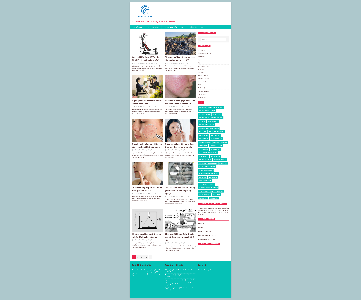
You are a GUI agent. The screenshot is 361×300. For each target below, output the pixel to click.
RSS (202, 27)
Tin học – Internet (153, 27)
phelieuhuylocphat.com (207, 166)
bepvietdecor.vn (204, 114)
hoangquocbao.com (220, 142)
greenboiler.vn (215, 135)
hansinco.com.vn (216, 138)
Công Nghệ (201, 57)
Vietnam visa (202, 97)
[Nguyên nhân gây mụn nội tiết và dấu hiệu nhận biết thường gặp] (147, 140)
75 (146, 257)
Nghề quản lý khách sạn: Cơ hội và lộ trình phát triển (180, 280)
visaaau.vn (216, 194)
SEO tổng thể (213, 177)
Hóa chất (201, 72)
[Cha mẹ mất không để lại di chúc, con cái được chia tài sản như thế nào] (180, 230)
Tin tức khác (192, 27)
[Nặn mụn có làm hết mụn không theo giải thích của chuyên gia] (180, 140)
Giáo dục (201, 69)
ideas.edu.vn (203, 145)
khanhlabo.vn (203, 156)
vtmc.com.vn (203, 198)
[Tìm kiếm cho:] (213, 39)
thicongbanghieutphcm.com (208, 187)
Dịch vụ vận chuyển (204, 66)
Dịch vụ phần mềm (170, 27)
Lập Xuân (150, 63)
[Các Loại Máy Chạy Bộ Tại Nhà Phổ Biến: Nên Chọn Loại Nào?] (147, 53)
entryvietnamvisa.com (216, 131)
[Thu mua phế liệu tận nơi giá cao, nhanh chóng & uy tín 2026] (180, 53)
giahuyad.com (203, 135)
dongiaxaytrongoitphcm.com (209, 128)
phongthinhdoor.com (206, 170)
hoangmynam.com (205, 142)
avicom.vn (202, 107)
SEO (182, 27)
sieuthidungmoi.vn (205, 180)
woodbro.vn (214, 198)
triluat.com (219, 191)
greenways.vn (203, 138)
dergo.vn (202, 121)
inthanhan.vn (203, 149)
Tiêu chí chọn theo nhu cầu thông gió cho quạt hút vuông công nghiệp (180, 190)
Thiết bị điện (202, 88)
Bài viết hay (201, 50)
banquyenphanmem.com (215, 107)
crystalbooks (204, 117)
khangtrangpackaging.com (208, 152)
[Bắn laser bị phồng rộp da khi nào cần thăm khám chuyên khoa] (180, 97)
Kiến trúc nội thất (203, 75)
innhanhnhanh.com (216, 145)
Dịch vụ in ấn (202, 60)
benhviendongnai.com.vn (207, 110)
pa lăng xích (223, 163)
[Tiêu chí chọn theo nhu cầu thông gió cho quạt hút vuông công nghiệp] (180, 184)
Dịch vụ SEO (203, 131)
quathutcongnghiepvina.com (208, 173)
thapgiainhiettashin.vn (206, 184)
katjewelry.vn (215, 149)
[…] (146, 70)
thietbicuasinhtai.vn (206, 191)
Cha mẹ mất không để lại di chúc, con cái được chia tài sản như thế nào (179, 237)
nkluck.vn (202, 163)
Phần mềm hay (137, 27)
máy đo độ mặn (215, 156)
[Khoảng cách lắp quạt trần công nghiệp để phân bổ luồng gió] (147, 230)
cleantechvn (216, 114)
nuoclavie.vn (212, 163)
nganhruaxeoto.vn (220, 159)
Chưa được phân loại (204, 53)
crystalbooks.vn (217, 117)
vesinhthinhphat (204, 194)
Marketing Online (203, 78)
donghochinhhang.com (206, 124)
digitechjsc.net (213, 121)
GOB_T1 (183, 63)
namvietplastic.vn (205, 159)
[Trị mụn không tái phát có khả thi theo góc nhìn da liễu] (147, 184)
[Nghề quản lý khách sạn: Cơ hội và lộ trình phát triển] (147, 97)
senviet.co (202, 177)
